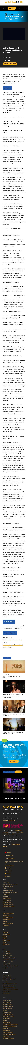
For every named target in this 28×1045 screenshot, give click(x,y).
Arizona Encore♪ (6, 919)
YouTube (8, 874)
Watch (4, 879)
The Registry (5, 981)
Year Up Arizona (7, 637)
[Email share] (9, 60)
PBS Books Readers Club (8, 1014)
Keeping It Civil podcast (8, 923)
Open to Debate (6, 940)
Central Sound (6, 915)
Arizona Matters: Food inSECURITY (10, 892)
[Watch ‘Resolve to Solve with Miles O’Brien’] (14, 661)
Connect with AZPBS (7, 1000)
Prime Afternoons (6, 900)
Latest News (5, 932)
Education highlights (7, 975)
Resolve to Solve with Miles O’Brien (10, 884)
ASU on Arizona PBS (7, 902)
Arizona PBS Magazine (7, 1004)
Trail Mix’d (5, 888)
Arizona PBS (11, 834)
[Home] (14, 2)
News (4, 930)
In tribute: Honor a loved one (9, 1034)
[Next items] (23, 785)
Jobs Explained (6, 896)
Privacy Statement (9, 865)
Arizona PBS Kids (6, 951)
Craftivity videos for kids (8, 962)
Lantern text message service (9, 960)
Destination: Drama (7, 898)
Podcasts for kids (6, 964)
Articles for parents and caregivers (10, 966)
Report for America (7, 991)
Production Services (7, 1012)
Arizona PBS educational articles (10, 983)
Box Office (5, 1010)
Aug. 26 (6, 674)
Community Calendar (7, 1008)
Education (5, 972)
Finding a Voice (6, 925)
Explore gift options (7, 1022)
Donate (9, 852)
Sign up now (13, 761)
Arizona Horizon (6, 934)
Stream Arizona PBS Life (8, 904)
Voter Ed (4, 942)
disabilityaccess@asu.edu (9, 820)
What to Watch (6, 882)
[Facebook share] (4, 60)
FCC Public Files (9, 855)
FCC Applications (9, 858)
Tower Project (6, 1036)
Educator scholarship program (9, 987)
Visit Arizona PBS (6, 1018)
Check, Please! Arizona (8, 886)
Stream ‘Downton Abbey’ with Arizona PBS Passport (13, 715)
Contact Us (5, 1020)
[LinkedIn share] (6, 60)
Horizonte (5, 936)
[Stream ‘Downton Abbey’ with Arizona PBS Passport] (14, 700)
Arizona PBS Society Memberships (10, 1026)
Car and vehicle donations (8, 1038)
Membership (5, 1028)
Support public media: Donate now (10, 1024)
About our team (6, 993)
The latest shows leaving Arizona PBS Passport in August (13, 733)
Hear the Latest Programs (8, 913)
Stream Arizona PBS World (8, 906)
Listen (4, 910)
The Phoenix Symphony (8, 917)
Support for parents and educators (10, 989)
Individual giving (6, 1030)
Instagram (9, 871)
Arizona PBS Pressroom (8, 1006)
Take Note (5, 921)
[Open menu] (25, 8)
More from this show (10, 63)
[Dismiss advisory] (22, 17)
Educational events (7, 977)
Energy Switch (6, 894)
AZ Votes (5, 938)
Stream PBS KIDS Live (7, 953)
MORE (17, 771)
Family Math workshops (8, 968)
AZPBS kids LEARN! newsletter (9, 958)
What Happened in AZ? (8, 890)
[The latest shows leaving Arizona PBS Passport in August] (14, 719)
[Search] (19, 8)
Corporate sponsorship (8, 1032)
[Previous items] (5, 785)
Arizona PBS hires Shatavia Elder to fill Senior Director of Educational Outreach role (13, 696)
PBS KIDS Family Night (7, 955)
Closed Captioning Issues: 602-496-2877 (14, 861)
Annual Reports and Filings (8, 1016)
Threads (8, 876)
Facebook (8, 868)
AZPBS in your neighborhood (9, 979)
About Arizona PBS (7, 1002)
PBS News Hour (6, 944)
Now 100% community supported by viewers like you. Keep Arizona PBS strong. (12, 17)
